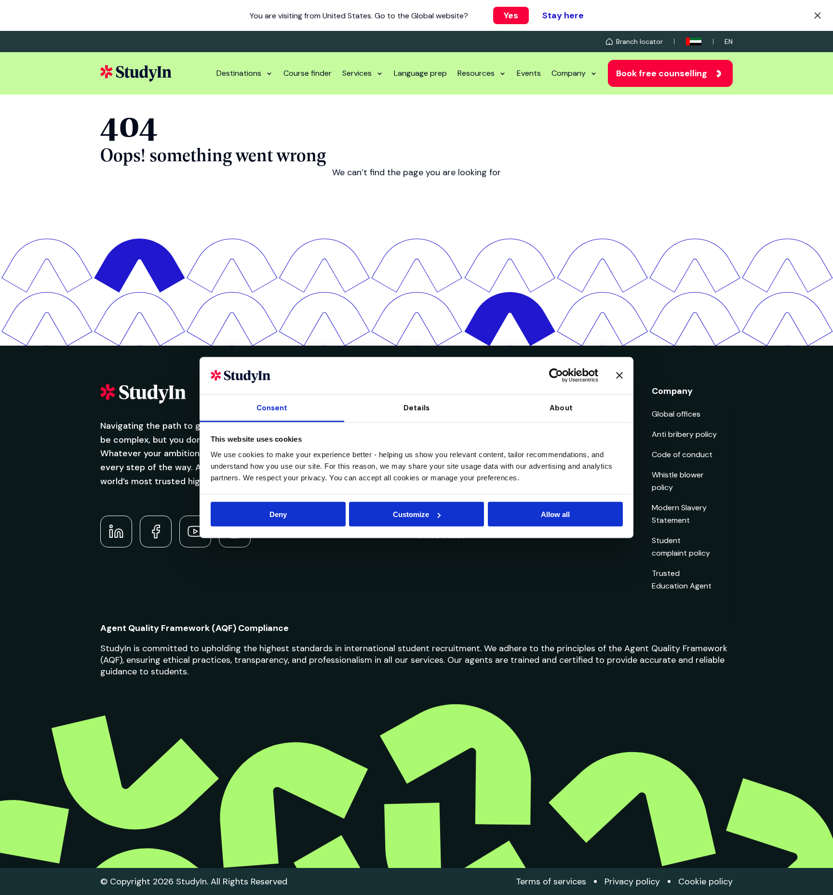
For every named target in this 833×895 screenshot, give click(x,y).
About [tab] (561, 407)
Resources (476, 73)
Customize (411, 514)
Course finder (307, 73)
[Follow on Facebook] (156, 531)
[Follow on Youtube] (195, 531)
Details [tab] (416, 407)
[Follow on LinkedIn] (116, 531)
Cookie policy (705, 881)
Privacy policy (632, 881)
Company (568, 73)
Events (529, 73)
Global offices (676, 414)
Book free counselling (661, 73)
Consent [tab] (272, 407)
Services (357, 73)
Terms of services (551, 881)
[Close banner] (619, 375)
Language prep (420, 73)
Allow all (555, 514)
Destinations (238, 73)
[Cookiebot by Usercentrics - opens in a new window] (556, 375)
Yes (511, 15)
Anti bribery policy (684, 434)
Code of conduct (682, 454)
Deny (278, 514)
